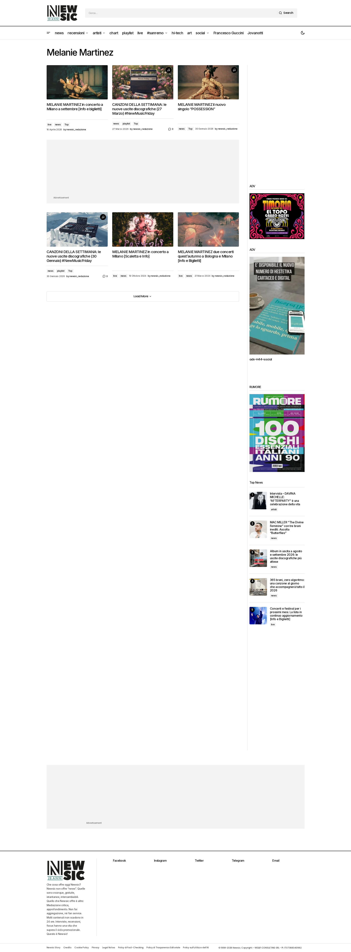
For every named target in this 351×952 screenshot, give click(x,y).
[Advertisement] (142, 170)
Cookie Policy (81, 947)
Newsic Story (53, 947)
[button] (48, 33)
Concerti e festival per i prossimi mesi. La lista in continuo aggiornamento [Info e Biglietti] (286, 614)
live (49, 124)
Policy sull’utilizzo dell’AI (196, 947)
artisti (274, 509)
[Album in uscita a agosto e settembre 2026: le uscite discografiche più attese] (258, 558)
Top (66, 124)
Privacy (95, 947)
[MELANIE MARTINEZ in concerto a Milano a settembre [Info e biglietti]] (77, 82)
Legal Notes (108, 947)
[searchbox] (181, 13)
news (58, 124)
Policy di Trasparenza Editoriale (163, 947)
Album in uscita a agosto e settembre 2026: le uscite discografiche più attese (286, 556)
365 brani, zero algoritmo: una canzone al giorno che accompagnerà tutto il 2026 (287, 585)
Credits (67, 947)
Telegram (238, 860)
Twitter (199, 860)
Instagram (160, 860)
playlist (126, 123)
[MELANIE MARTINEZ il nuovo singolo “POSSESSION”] (208, 82)
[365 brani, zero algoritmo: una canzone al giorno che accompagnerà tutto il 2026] (258, 587)
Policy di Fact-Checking (131, 947)
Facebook (119, 860)
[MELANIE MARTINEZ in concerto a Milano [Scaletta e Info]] (142, 229)
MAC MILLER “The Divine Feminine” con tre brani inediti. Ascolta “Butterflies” (287, 528)
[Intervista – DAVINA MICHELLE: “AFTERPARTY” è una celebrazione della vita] (258, 500)
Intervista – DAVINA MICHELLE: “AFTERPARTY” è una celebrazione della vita (285, 499)
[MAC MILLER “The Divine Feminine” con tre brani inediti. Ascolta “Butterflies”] (258, 529)
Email (275, 860)
